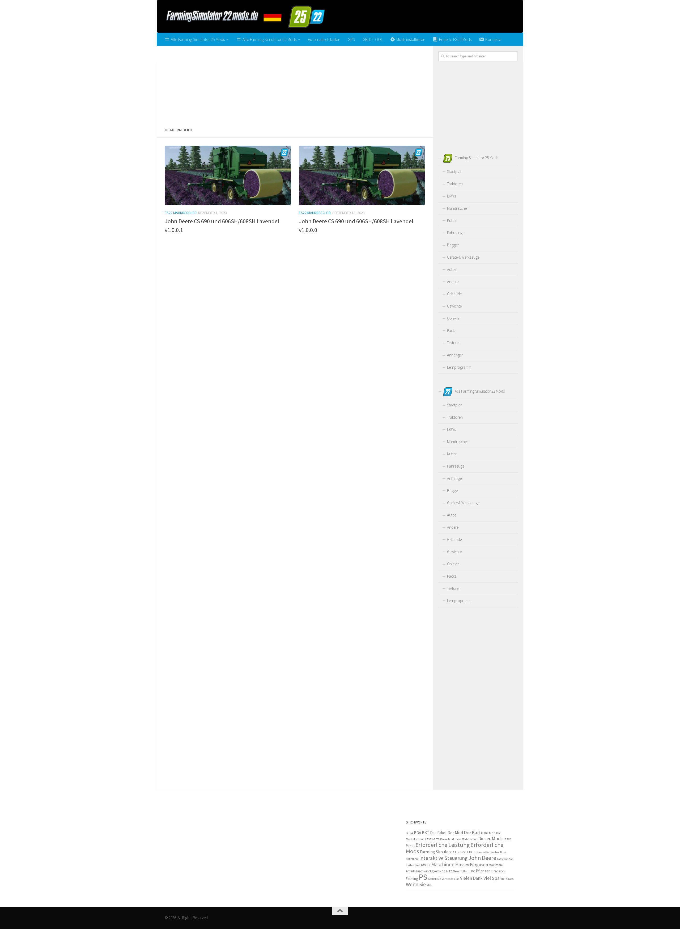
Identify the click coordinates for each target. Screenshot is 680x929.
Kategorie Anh (505, 859)
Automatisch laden (324, 39)
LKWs (451, 196)
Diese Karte (431, 839)
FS (457, 852)
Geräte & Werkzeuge (463, 257)
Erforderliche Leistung (442, 844)
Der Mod (455, 832)
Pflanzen (483, 870)
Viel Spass (506, 879)
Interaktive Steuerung (443, 858)
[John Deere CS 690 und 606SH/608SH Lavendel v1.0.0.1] (228, 175)
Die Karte (473, 832)
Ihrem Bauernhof (488, 852)
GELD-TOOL (373, 39)
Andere (452, 281)
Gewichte (454, 306)
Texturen (454, 342)
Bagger (453, 244)
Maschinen (442, 864)
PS (423, 877)
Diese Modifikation (466, 839)
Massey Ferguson (471, 865)
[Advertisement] (295, 84)
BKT (425, 832)
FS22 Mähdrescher (181, 212)
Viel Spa (491, 878)
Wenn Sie (416, 884)
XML (429, 885)
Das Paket (438, 832)
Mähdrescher (457, 208)
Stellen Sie (434, 879)
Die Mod (489, 833)
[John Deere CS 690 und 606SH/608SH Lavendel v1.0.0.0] (362, 175)
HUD (469, 852)
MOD (442, 871)
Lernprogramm (459, 367)
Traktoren (455, 183)
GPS (351, 39)
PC (473, 871)
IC (474, 852)
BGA (417, 832)
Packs (451, 330)
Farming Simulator (437, 851)
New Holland (461, 871)
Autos (451, 269)
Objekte (453, 318)
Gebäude (454, 293)
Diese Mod (447, 839)
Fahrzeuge (455, 232)
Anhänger (455, 355)
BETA (409, 833)
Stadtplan (454, 171)
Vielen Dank (471, 878)
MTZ (449, 871)
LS (428, 865)
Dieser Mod (489, 838)
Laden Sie (412, 865)
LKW (422, 865)
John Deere (482, 857)
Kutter (452, 220)
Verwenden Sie (450, 879)
